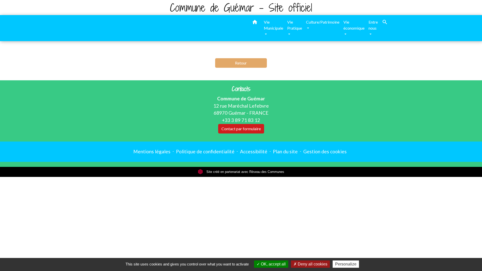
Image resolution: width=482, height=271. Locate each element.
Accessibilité (253, 151)
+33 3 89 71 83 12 (241, 120)
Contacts (241, 89)
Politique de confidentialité (205, 151)
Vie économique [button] (354, 25)
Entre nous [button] (373, 25)
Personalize (345, 264)
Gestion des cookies (325, 151)
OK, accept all (273, 264)
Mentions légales (151, 151)
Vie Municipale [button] (273, 25)
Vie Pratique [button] (294, 25)
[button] (255, 23)
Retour (241, 62)
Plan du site (285, 151)
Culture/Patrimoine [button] (322, 22)
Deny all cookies (312, 264)
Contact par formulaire (241, 128)
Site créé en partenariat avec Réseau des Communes (244, 172)
